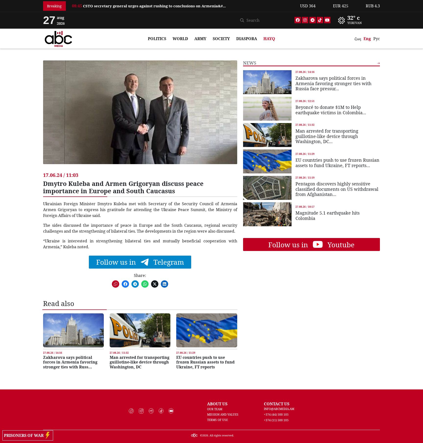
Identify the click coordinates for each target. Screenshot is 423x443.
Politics (157, 38)
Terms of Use (217, 420)
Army (200, 38)
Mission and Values (222, 414)
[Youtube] (327, 20)
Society (221, 38)
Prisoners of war (25, 435)
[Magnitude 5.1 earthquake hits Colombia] (267, 214)
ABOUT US (217, 404)
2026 (205, 435)
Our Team (214, 409)
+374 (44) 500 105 (276, 414)
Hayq (269, 38)
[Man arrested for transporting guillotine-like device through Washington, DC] (140, 330)
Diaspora (246, 38)
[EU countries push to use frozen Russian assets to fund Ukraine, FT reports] (206, 330)
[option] (183, 5)
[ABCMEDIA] (58, 38)
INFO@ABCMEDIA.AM (279, 409)
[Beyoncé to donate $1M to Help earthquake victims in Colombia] (267, 109)
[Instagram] (305, 20)
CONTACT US (276, 404)
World (180, 38)
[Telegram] (312, 20)
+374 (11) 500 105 (276, 420)
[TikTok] (320, 20)
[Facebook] (297, 20)
